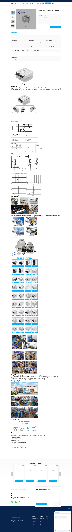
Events (40, 3)
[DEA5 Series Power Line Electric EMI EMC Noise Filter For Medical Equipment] (26, 19)
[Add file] (55, 531)
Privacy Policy (19, 530)
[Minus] (69, 512)
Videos (30, 3)
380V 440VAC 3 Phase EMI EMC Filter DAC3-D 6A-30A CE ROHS (20, 479)
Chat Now (48, 3)
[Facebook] (69, 508)
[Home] (14, 3)
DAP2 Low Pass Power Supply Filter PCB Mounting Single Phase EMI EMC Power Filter (43, 479)
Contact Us (37, 3)
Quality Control (41, 521)
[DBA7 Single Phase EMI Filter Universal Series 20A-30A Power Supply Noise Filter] (54, 471)
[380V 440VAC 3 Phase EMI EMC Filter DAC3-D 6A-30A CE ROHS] (20, 471)
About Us (33, 3)
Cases (47, 518)
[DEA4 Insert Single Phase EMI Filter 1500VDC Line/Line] (32, 471)
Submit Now (41, 504)
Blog (43, 3)
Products (26, 3)
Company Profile (42, 518)
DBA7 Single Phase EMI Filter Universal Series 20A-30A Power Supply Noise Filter (54, 479)
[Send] (70, 531)
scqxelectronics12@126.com (16, 495)
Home (23, 3)
